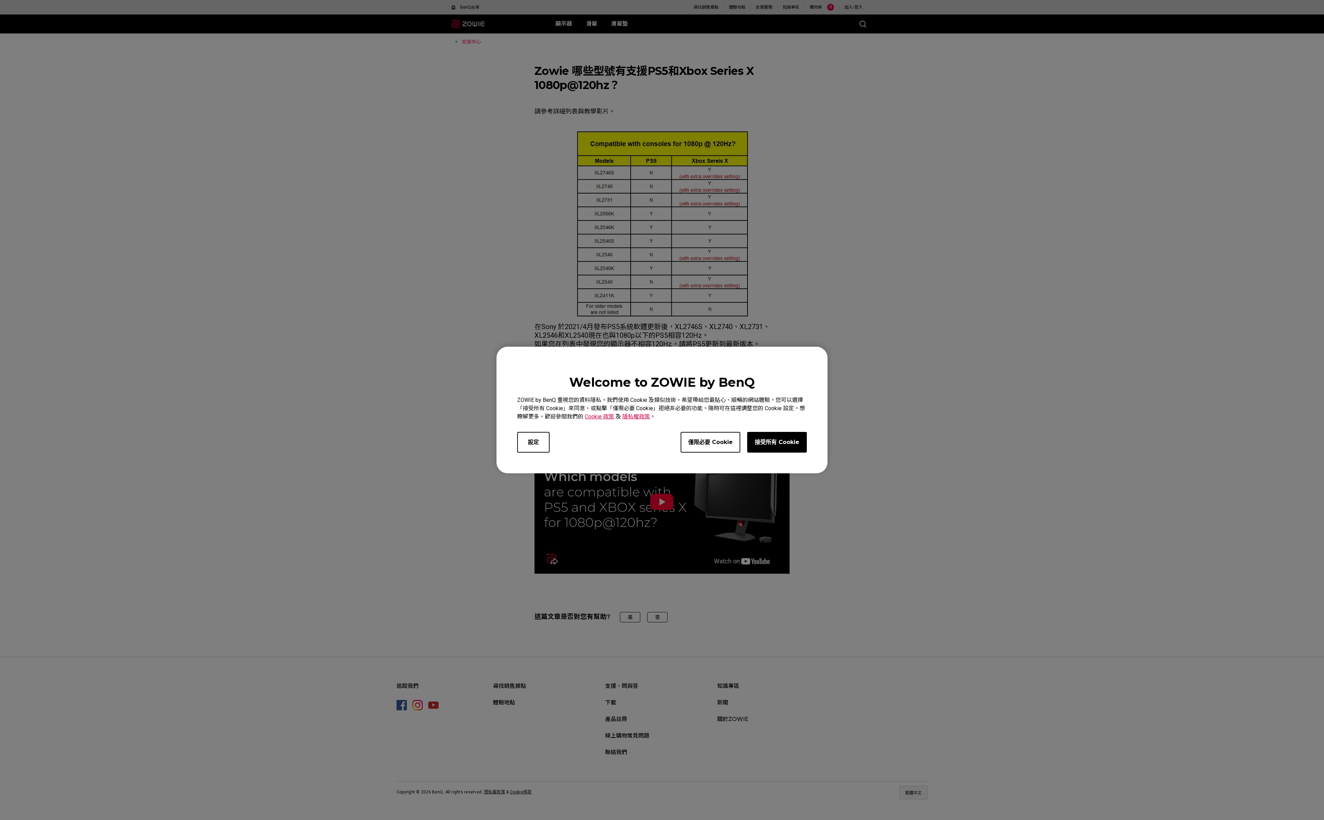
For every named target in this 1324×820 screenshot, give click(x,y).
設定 (533, 442)
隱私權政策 (636, 416)
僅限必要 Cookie (710, 442)
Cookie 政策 (599, 416)
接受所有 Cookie (777, 442)
